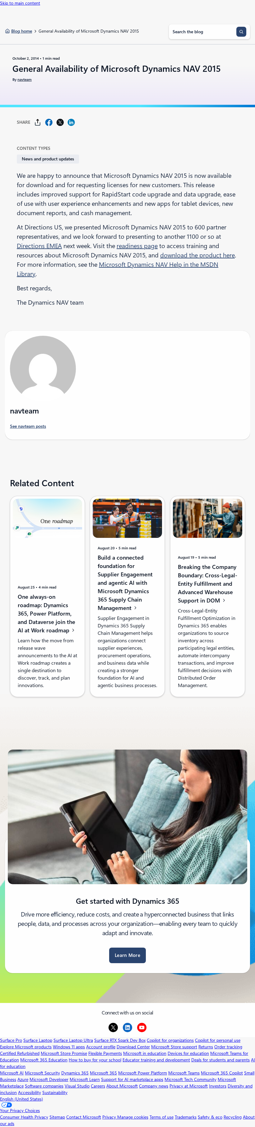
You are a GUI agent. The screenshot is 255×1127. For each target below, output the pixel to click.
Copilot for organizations (170, 1040)
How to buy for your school (95, 1059)
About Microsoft (122, 1085)
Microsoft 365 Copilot (222, 1072)
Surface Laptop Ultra (73, 1040)
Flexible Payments (105, 1053)
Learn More (127, 955)
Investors (217, 1085)
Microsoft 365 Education (43, 1059)
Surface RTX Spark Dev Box (120, 1040)
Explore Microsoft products (26, 1046)
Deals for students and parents (220, 1059)
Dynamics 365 (75, 1072)
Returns (205, 1046)
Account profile (100, 1046)
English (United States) (21, 1099)
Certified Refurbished (19, 1053)
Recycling (233, 1117)
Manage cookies (132, 1117)
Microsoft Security (42, 1072)
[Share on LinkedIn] (71, 122)
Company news (153, 1085)
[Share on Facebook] (49, 122)
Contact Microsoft (83, 1117)
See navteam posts (28, 426)
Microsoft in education (144, 1053)
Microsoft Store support (174, 1046)
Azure (22, 1079)
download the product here (197, 255)
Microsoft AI (12, 1072)
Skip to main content (20, 3)
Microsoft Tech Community (190, 1079)
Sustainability (54, 1092)
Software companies (44, 1085)
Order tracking (228, 1046)
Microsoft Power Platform (142, 1072)
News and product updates (48, 158)
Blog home (21, 31)
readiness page (137, 246)
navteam (24, 79)
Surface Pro (11, 1040)
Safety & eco (210, 1117)
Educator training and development (156, 1059)
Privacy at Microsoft (188, 1085)
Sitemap (57, 1117)
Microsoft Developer (49, 1079)
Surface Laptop (37, 1040)
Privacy (109, 1117)
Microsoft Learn (85, 1079)
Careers (98, 1085)
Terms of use (162, 1117)
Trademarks (186, 1117)
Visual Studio (77, 1085)
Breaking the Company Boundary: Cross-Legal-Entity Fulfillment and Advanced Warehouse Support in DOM (207, 584)
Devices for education (188, 1053)
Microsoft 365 (103, 1072)
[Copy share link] (37, 122)
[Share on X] (60, 122)
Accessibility (29, 1092)
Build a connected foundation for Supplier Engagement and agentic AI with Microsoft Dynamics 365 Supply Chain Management (125, 582)
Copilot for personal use (217, 1040)
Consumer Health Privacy (24, 1117)
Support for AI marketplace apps (132, 1079)
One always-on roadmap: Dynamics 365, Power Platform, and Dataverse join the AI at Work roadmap (46, 614)
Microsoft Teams (184, 1072)
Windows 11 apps (69, 1046)
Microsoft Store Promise (64, 1053)
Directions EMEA (39, 246)
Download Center (133, 1046)
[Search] (241, 32)
